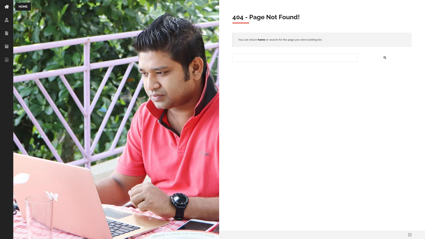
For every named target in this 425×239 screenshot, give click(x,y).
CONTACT (6, 59)
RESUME (6, 33)
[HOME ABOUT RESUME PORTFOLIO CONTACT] (6, 119)
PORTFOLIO (6, 46)
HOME (6, 6)
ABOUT (6, 20)
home (261, 39)
